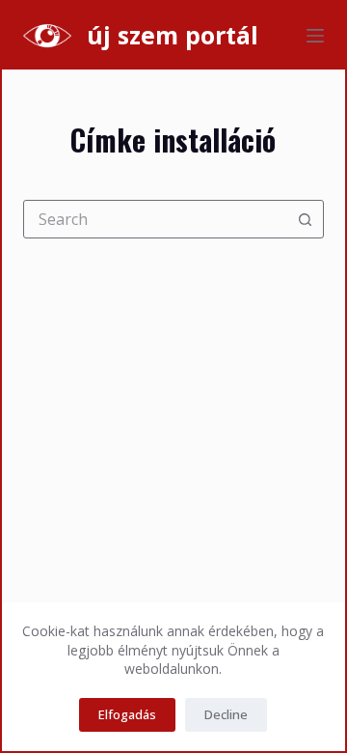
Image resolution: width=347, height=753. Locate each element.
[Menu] (315, 35)
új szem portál (172, 34)
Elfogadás (127, 714)
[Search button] (304, 219)
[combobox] (155, 219)
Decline (226, 714)
